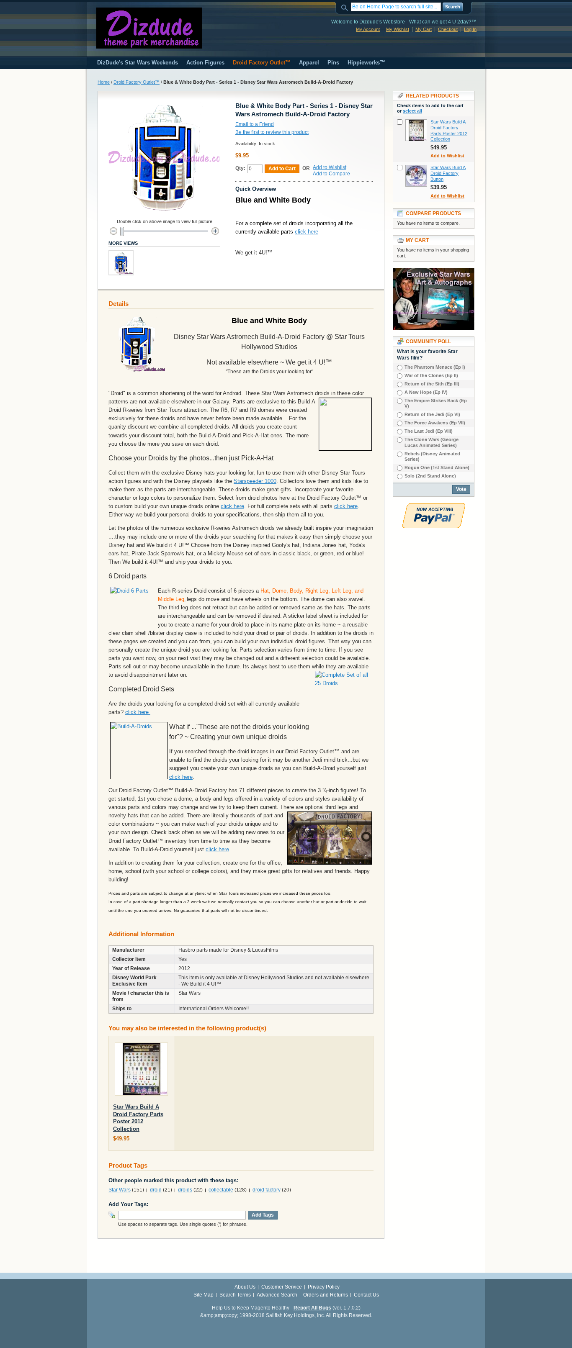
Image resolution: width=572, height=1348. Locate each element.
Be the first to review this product (272, 132)
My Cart (423, 29)
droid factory (267, 1190)
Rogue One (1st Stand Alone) (437, 467)
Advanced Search (277, 1295)
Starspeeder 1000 (255, 481)
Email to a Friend (254, 124)
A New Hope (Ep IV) (426, 392)
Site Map (203, 1295)
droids (185, 1190)
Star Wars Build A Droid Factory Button (448, 173)
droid (156, 1190)
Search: (346, 7)
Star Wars (119, 1190)
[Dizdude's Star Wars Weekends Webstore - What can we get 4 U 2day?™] (149, 28)
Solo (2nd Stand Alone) (430, 475)
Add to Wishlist (329, 167)
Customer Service (281, 1287)
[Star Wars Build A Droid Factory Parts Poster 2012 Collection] (141, 1070)
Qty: (240, 168)
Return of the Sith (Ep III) (432, 383)
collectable (221, 1190)
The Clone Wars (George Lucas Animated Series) (432, 442)
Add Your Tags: (128, 1204)
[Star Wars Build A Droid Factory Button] (416, 176)
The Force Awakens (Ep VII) (435, 422)
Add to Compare (331, 174)
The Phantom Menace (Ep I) (435, 367)
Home (104, 82)
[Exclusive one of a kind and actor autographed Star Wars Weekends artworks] (433, 272)
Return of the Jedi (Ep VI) (432, 414)
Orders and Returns (325, 1295)
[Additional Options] (433, 507)
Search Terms (235, 1295)
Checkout (448, 29)
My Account (368, 29)
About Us (244, 1287)
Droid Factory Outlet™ (136, 82)
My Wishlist (397, 29)
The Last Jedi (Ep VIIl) (429, 431)
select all (412, 110)
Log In (470, 29)
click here (306, 232)
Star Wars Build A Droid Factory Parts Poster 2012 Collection (448, 130)
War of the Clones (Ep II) (431, 375)
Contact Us (366, 1295)
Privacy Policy (324, 1287)
